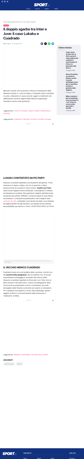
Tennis (56, 8)
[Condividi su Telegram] (52, 43)
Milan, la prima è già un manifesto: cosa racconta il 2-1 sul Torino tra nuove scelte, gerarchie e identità (72, 102)
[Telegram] (8, 1)
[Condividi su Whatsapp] (49, 43)
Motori (37, 8)
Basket (47, 8)
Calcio (28, 8)
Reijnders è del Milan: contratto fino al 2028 (31, 355)
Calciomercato (9, 364)
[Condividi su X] (45, 43)
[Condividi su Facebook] (42, 43)
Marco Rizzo (7, 43)
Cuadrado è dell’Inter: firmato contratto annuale (32, 119)
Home (4, 21)
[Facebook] (2, 1)
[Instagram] (5, 1)
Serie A (19, 364)
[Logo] (42, 4)
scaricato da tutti (9, 201)
